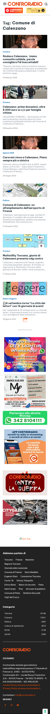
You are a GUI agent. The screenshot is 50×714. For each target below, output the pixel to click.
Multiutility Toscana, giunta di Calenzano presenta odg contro (23, 257)
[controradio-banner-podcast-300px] (25, 463)
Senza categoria (10, 299)
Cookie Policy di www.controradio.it (21, 685)
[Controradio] (25, 4)
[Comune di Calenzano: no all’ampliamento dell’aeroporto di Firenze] (25, 190)
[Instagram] (11, 705)
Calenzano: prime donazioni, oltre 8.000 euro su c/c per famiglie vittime (24, 109)
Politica (6, 200)
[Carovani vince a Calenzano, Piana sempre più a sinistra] (25, 142)
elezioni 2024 (8, 153)
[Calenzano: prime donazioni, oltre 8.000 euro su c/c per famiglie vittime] (25, 92)
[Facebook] (5, 705)
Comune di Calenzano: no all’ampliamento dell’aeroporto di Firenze (24, 207)
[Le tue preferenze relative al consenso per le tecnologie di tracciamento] (45, 711)
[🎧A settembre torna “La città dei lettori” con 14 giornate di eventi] (25, 288)
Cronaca (6, 52)
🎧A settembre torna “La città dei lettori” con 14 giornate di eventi (24, 305)
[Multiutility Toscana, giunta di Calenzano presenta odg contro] (25, 240)
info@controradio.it (25, 695)
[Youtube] (17, 705)
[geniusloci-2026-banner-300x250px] (25, 371)
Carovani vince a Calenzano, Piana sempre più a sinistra (25, 159)
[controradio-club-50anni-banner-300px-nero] (25, 408)
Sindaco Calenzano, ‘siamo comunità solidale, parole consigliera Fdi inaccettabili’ (21, 59)
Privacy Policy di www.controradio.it (21, 688)
